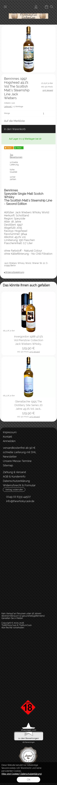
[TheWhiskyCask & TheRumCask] (28, 11)
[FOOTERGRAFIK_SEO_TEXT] (28, 695)
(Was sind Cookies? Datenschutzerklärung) (21, 774)
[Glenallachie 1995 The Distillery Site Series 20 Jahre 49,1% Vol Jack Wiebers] (28, 377)
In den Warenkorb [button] (15, 129)
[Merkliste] (41, 7)
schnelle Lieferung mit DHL (19, 452)
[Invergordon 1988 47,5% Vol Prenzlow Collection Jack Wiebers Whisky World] (28, 312)
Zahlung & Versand (14, 472)
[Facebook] (5, 512)
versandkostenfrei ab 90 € (19, 447)
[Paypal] (29, 523)
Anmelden (9, 441)
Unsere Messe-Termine (17, 460)
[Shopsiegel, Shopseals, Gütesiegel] (28, 723)
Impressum (10, 432)
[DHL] (6, 523)
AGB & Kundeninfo (14, 476)
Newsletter (10, 456)
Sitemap (8, 465)
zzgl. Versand (34, 352)
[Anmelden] (36, 7)
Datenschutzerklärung (16, 480)
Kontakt (7, 436)
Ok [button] (28, 779)
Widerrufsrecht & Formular (19, 485)
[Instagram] (13, 512)
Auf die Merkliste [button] (14, 120)
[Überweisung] (18, 523)
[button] (5, 7)
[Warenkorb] (46, 7)
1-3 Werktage (13, 107)
